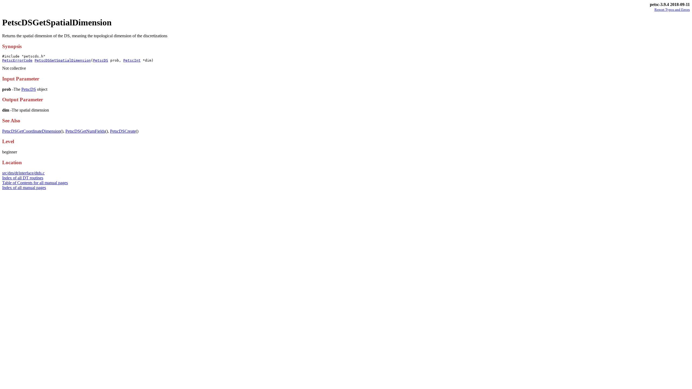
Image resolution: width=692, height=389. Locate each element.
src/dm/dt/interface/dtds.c (23, 173)
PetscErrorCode (17, 60)
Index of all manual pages (24, 187)
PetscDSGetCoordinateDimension (31, 131)
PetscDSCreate (123, 131)
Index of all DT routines (22, 178)
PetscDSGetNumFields (85, 131)
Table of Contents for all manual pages (35, 182)
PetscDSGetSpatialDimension (63, 60)
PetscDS (100, 60)
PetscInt (132, 60)
